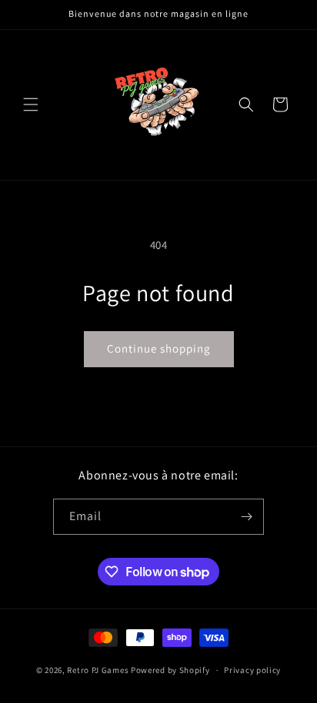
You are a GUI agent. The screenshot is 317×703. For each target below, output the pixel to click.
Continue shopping (159, 348)
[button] (31, 104)
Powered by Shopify (170, 670)
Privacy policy (252, 670)
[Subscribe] (246, 517)
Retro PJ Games (97, 670)
